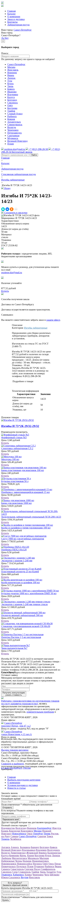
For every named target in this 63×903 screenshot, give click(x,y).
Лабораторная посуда (18, 24)
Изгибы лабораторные (13, 179)
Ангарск (5, 847)
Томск (50, 836)
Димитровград (18, 852)
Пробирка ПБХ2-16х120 (14, 549)
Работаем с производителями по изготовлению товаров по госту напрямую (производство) (30, 702)
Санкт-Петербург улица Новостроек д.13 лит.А (16, 733)
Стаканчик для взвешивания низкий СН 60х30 (25, 626)
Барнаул (35, 847)
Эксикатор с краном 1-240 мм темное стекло (24, 604)
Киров (30, 855)
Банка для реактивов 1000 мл (16, 503)
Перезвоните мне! (10, 819)
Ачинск (15, 847)
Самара (14, 836)
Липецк (11, 78)
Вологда (11, 127)
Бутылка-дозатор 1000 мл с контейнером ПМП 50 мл (28, 593)
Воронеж (12, 72)
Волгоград (20, 828)
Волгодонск (53, 850)
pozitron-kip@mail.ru (11, 272)
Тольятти (51, 872)
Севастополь (17, 869)
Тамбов (11, 111)
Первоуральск (8, 866)
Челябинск (15, 839)
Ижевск (43, 852)
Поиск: (5, 53)
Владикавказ (28, 850)
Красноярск (27, 831)
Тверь (10, 86)
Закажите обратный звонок (14, 884)
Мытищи (44, 858)
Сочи (15, 872)
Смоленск (12, 102)
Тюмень (5, 839)
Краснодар (14, 831)
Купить (5, 443)
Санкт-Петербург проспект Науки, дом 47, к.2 (16, 724)
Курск (10, 83)
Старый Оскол (14, 113)
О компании (13, 16)
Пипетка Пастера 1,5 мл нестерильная (21, 637)
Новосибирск (19, 833)
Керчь (23, 855)
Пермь (47, 833)
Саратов (41, 836)
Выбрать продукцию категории (23, 779)
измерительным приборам (40, 712)
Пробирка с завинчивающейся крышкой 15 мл (25, 492)
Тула (9, 81)
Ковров (11, 119)
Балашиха (25, 847)
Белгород (12, 100)
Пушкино (39, 866)
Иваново (12, 91)
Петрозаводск (14, 132)
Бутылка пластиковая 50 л (14, 481)
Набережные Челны (11, 861)
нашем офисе (53, 320)
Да (2, 38)
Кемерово (14, 855)
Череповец (13, 130)
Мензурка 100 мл (10, 459)
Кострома (12, 108)
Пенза (57, 863)
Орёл (10, 105)
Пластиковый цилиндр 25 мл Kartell (20, 571)
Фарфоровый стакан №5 (14, 437)
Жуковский (32, 852)
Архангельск (14, 122)
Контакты (12, 22)
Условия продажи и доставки (22, 785)
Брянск (11, 89)
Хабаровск (18, 874)
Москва (11, 67)
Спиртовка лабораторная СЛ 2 (17, 448)
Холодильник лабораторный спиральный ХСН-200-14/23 (31, 517)
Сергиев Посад (32, 869)
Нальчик (27, 861)
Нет (7, 38)
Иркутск (56, 828)
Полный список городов (14, 825)
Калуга (11, 97)
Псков (10, 143)
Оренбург (38, 833)
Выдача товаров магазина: (15, 750)
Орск (51, 863)
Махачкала (33, 858)
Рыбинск (12, 116)
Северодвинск (14, 124)
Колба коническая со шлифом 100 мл (20, 582)
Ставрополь (24, 872)
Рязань (10, 75)
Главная (11, 11)
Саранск (5, 869)
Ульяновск (6, 874)
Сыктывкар (13, 135)
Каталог (11, 13)
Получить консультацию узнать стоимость (13, 694)
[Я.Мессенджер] (3, 209)
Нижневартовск (40, 861)
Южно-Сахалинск (10, 877)
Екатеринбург (44, 828)
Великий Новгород (17, 141)
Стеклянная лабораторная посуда (18, 174)
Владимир (12, 94)
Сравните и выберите (12, 763)
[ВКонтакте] (7, 209)
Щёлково (54, 874)
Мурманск (12, 138)
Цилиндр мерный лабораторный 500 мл (22, 615)
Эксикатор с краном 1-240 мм (16, 560)
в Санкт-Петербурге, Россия (16, 768)
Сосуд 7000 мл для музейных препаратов (22, 538)
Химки (28, 874)
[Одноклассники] (11, 209)
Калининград (54, 852)
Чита (46, 874)
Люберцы (6, 858)
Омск (29, 833)
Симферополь (48, 869)
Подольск (21, 866)
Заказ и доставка (16, 19)
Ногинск (37, 863)
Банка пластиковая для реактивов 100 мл (22, 470)
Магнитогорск (19, 858)
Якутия (24, 877)
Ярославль (12, 70)
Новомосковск (8, 863)
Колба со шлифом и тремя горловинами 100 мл (25, 527)
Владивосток (8, 828)
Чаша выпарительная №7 (14, 648)
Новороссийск (24, 863)
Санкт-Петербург (23, 30)
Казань (4, 831)
